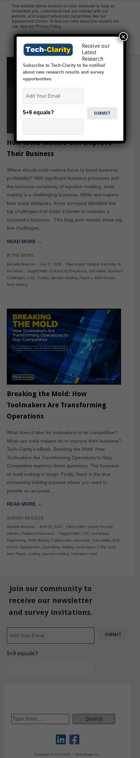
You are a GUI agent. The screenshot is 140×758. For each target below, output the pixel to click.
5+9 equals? (38, 112)
